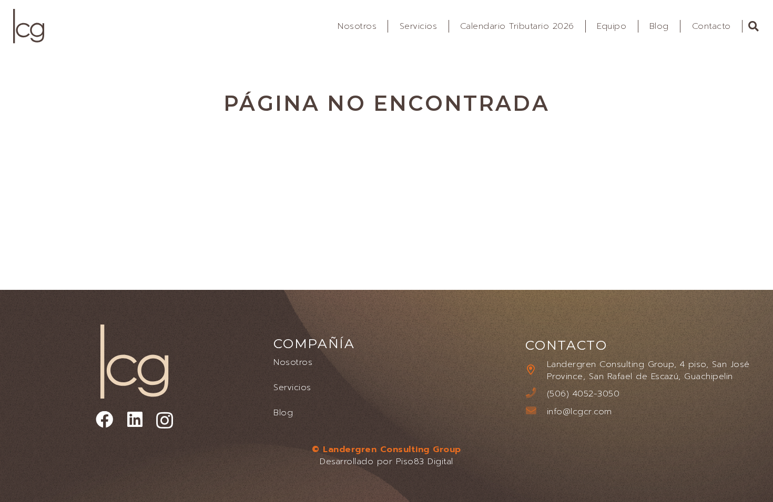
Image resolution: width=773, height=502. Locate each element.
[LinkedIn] (135, 419)
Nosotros (292, 362)
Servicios (292, 387)
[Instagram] (165, 420)
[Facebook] (105, 419)
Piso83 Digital (424, 461)
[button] (754, 26)
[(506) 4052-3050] (536, 394)
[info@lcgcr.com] (536, 411)
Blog (283, 412)
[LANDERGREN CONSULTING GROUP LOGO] (29, 26)
